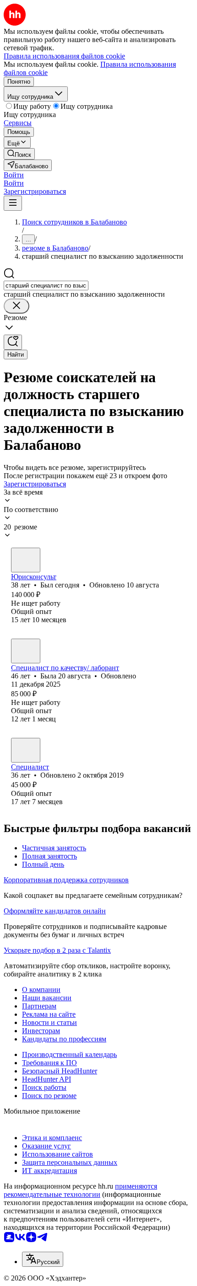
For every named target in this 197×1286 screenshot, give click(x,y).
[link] (19, 154)
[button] (14, 175)
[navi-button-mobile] (13, 203)
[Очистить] (16, 306)
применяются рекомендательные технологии (80, 1190)
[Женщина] (25, 651)
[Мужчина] (25, 560)
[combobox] (46, 285)
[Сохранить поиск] (13, 342)
